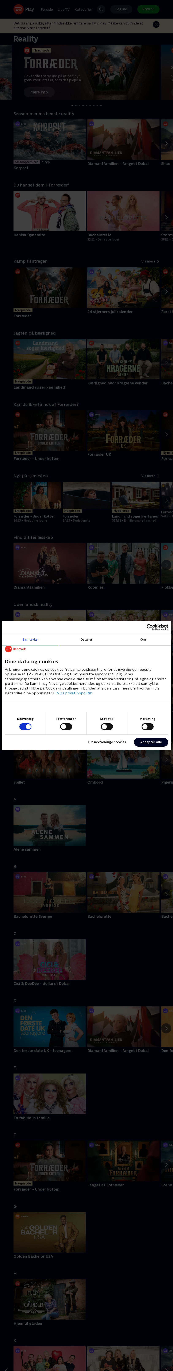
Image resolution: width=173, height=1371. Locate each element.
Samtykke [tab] (30, 639)
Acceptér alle (151, 742)
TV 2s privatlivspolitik (73, 693)
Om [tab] (143, 639)
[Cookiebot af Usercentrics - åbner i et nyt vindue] (149, 627)
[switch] (66, 726)
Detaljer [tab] (87, 639)
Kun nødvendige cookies (107, 742)
